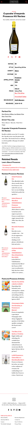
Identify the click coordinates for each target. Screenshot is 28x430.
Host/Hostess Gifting (8, 114)
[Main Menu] (1, 1)
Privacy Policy (18, 424)
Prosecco (18, 78)
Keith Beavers (19, 100)
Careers (2, 422)
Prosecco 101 (7, 165)
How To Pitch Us (18, 422)
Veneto (17, 80)
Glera (17, 71)
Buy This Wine (19, 93)
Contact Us (17, 419)
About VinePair (4, 417)
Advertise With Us (5, 419)
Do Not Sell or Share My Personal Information (14, 405)
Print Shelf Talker (20, 97)
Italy (16, 82)
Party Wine (8, 116)
